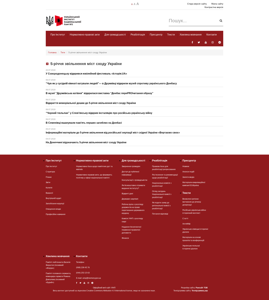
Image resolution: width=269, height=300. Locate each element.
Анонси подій (188, 172)
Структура (50, 172)
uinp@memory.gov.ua (92, 278)
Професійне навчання (55, 214)
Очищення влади (53, 209)
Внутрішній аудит (53, 198)
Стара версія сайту (197, 3)
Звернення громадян (131, 166)
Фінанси (125, 238)
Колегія (49, 188)
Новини (185, 166)
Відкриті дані (127, 194)
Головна (52, 52)
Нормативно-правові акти (85, 34)
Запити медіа (188, 177)
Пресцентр (156, 34)
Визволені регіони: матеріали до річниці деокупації (191, 202)
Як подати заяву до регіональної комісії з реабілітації (161, 206)
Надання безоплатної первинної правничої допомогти (131, 230)
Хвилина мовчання (191, 34)
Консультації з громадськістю (134, 180)
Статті (185, 218)
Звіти (48, 182)
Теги (63, 52)
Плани (49, 177)
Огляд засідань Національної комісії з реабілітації (161, 194)
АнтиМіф (186, 224)
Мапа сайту (217, 3)
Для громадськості (115, 34)
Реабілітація (138, 34)
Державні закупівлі (130, 199)
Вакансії (49, 193)
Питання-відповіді (160, 214)
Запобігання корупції (55, 203)
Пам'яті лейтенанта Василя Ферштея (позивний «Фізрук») (58, 265)
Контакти (211, 34)
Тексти (171, 34)
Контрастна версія (214, 7)
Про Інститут (57, 34)
